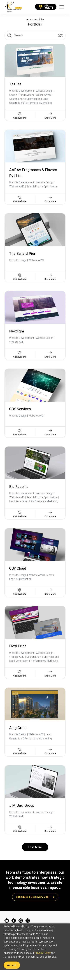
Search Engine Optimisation (25, 99)
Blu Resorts (19, 486)
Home (29, 19)
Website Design (44, 91)
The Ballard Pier (22, 253)
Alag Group (18, 728)
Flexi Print (17, 646)
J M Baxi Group (21, 805)
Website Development (21, 91)
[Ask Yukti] (46, 7)
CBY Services (20, 409)
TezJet (15, 84)
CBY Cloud (17, 568)
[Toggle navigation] (61, 7)
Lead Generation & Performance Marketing (30, 101)
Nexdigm (16, 331)
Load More (35, 847)
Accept (11, 965)
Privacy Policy (43, 953)
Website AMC (43, 95)
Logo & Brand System (21, 95)
